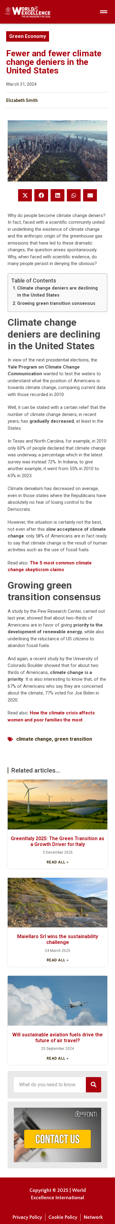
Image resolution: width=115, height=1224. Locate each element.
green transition (73, 739)
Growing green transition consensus (56, 303)
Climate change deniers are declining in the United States (57, 292)
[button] (25, 195)
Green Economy (27, 36)
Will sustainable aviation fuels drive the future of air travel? (57, 1037)
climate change (34, 739)
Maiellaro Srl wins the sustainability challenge (57, 939)
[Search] (93, 1084)
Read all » (58, 862)
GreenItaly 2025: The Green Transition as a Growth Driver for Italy (57, 841)
